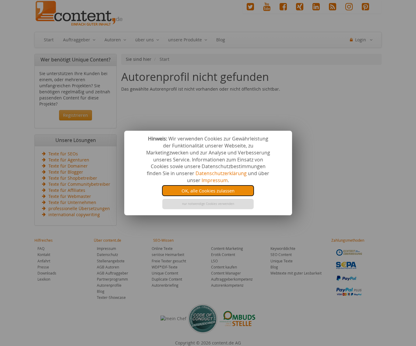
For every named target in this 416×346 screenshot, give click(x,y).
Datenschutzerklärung (221, 173)
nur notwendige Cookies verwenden (208, 204)
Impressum (215, 180)
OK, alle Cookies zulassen (208, 191)
